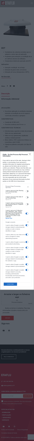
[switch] (27, 191)
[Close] (30, 154)
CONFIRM (10, 284)
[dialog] (17, 220)
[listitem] (17, 187)
